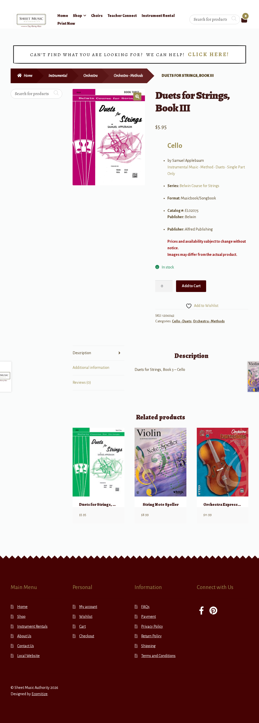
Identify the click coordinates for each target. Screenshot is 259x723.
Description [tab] (82, 353)
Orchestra (90, 76)
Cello (174, 145)
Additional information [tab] (91, 368)
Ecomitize (40, 694)
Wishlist (85, 617)
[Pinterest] (213, 611)
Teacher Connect (122, 16)
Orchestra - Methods (128, 76)
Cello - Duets (181, 321)
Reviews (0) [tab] (82, 382)
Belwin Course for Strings (199, 186)
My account (88, 607)
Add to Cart (191, 286)
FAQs (145, 607)
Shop (77, 16)
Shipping (148, 646)
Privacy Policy (152, 626)
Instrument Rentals (32, 626)
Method (206, 167)
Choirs (97, 16)
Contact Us (25, 646)
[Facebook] (201, 611)
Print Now (66, 23)
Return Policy (151, 636)
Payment (148, 617)
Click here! (208, 54)
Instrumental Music (182, 167)
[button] (137, 97)
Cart (82, 626)
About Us (24, 636)
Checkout (86, 636)
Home (62, 16)
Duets (220, 167)
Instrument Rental (158, 16)
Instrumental (58, 76)
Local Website (28, 656)
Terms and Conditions (158, 656)
